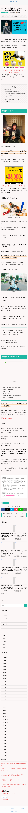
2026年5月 (5, 666)
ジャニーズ (5, 627)
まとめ (8, 101)
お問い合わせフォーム (10, 495)
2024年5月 (5, 737)
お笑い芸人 (5, 624)
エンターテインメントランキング (8, 793)
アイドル (5, 621)
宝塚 (4, 639)
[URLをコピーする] (25, 509)
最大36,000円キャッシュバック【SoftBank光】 (14, 186)
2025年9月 (5, 690)
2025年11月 (5, 684)
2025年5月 (5, 702)
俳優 (4, 636)
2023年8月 (5, 755)
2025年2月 (5, 710)
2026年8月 (5, 657)
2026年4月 (5, 669)
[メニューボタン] (26, 1)
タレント (5, 633)
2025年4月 (5, 705)
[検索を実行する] (25, 605)
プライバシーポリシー (14, 808)
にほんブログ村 (4, 799)
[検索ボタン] (1, 1)
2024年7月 (5, 731)
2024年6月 (5, 734)
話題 (4, 647)
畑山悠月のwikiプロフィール (11, 99)
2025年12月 (5, 681)
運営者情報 (22, 808)
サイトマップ (6, 808)
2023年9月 (5, 752)
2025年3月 (5, 708)
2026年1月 (5, 678)
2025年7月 (5, 696)
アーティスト (5, 12)
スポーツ (5, 630)
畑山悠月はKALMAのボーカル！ (14, 91)
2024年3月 (5, 743)
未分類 (4, 641)
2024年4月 (5, 740)
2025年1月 (5, 713)
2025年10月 (5, 687)
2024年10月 (5, 722)
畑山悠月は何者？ (9, 89)
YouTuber (5, 615)
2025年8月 (5, 693)
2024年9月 (5, 725)
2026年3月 (5, 672)
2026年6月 (5, 663)
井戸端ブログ (14, 1)
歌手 (4, 644)
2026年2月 (5, 675)
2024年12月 (5, 716)
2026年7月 (5, 660)
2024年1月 (5, 749)
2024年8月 (5, 728)
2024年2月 (5, 746)
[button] (3, 509)
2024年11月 (5, 719)
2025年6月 (5, 699)
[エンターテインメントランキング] (5, 791)
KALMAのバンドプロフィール (13, 97)
